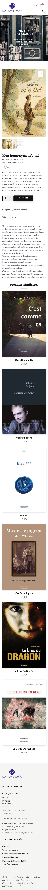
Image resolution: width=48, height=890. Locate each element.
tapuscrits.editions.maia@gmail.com (17, 832)
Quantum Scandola (19, 209)
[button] (29, 4)
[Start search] (43, 11)
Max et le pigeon (24, 593)
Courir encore (24, 437)
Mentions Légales (17, 883)
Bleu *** (24, 515)
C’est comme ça (24, 360)
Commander (23, 198)
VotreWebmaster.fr (13, 886)
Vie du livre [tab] (9, 217)
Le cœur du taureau (24, 748)
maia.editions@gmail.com (13, 826)
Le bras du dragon (24, 671)
